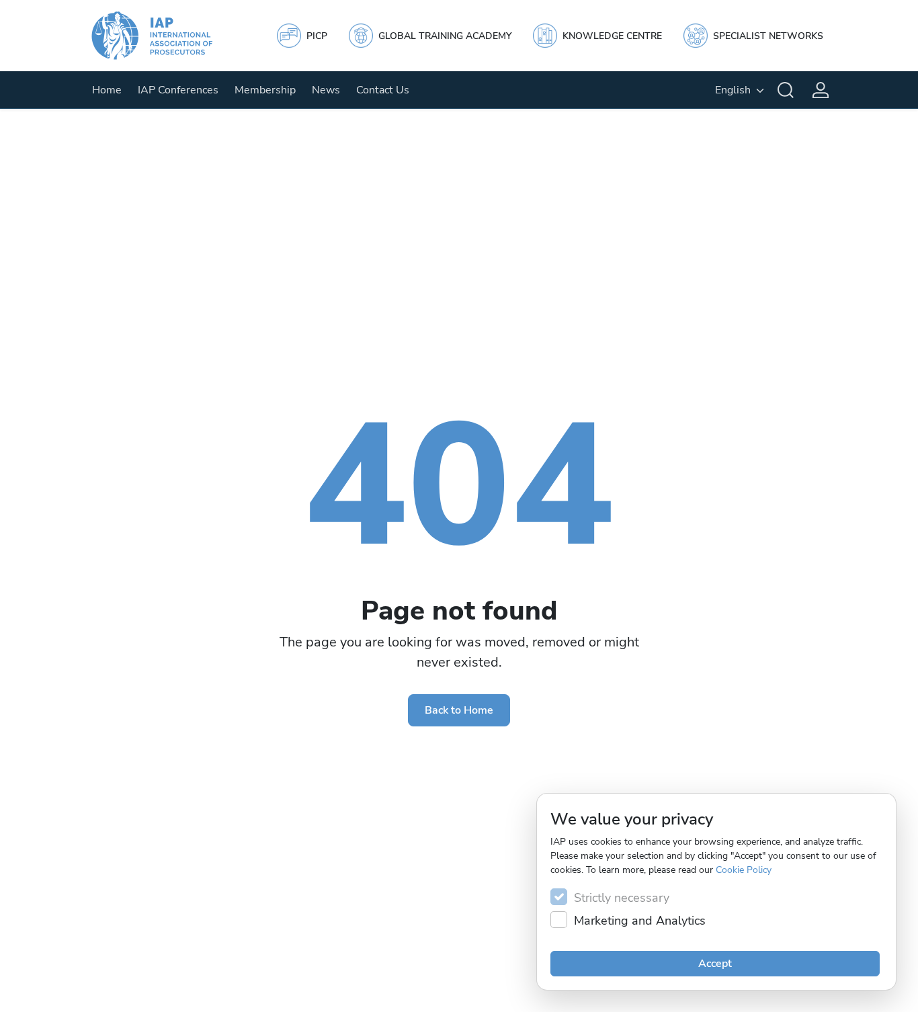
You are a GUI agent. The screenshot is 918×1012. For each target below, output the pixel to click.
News (326, 90)
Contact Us (382, 90)
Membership (265, 90)
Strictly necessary (621, 898)
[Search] (785, 90)
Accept (715, 963)
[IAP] (164, 35)
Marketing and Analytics (640, 921)
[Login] (820, 90)
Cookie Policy (743, 869)
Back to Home (459, 710)
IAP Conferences (178, 90)
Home (107, 90)
